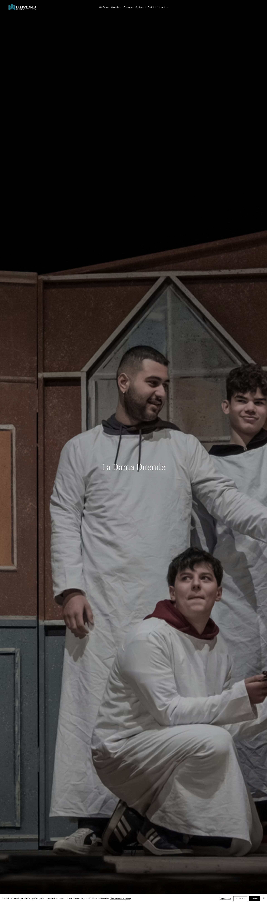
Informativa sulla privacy (120, 898)
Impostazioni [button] (225, 898)
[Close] (263, 898)
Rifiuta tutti (240, 898)
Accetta (254, 898)
